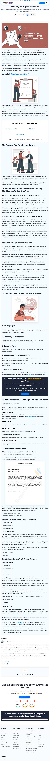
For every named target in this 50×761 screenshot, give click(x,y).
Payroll (39, 737)
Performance (41, 744)
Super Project (16, 735)
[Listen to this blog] (27, 15)
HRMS (39, 733)
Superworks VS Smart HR (31, 748)
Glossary (3, 739)
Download (25, 394)
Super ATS (15, 742)
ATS (39, 739)
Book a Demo (41, 2)
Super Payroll (16, 733)
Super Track (16, 746)
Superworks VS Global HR (30, 745)
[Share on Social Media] (2, 663)
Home (2, 731)
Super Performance (17, 748)
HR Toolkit (3, 735)
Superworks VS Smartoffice (29, 742)
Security (3, 744)
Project (39, 735)
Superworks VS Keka (30, 731)
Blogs (2, 737)
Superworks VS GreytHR (31, 739)
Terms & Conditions (5, 746)
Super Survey (16, 739)
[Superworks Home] (7, 3)
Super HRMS (16, 731)
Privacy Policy (4, 742)
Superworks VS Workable (29, 734)
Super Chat (15, 737)
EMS (39, 742)
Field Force (40, 746)
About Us (3, 759)
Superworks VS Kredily (30, 736)
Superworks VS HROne (31, 752)
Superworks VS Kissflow (31, 750)
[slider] (32, 15)
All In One (40, 731)
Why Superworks (4, 733)
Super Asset (16, 744)
